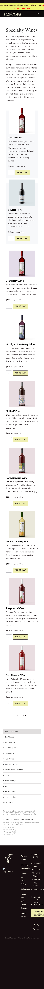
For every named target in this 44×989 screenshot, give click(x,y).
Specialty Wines (11, 764)
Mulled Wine (13, 411)
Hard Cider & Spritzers (13, 770)
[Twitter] (34, 929)
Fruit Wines (9, 759)
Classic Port (14, 209)
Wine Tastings (10, 781)
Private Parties (10, 792)
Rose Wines (9, 753)
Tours (6, 786)
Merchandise (10, 797)
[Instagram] (38, 925)
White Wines (9, 742)
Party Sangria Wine (17, 478)
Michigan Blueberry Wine (20, 344)
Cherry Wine (15, 137)
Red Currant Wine (16, 675)
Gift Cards (8, 803)
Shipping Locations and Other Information (18, 819)
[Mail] (38, 929)
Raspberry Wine (15, 608)
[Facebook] (34, 925)
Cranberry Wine (15, 280)
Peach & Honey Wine (17, 541)
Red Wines (9, 737)
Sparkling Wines (11, 748)
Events (7, 775)
